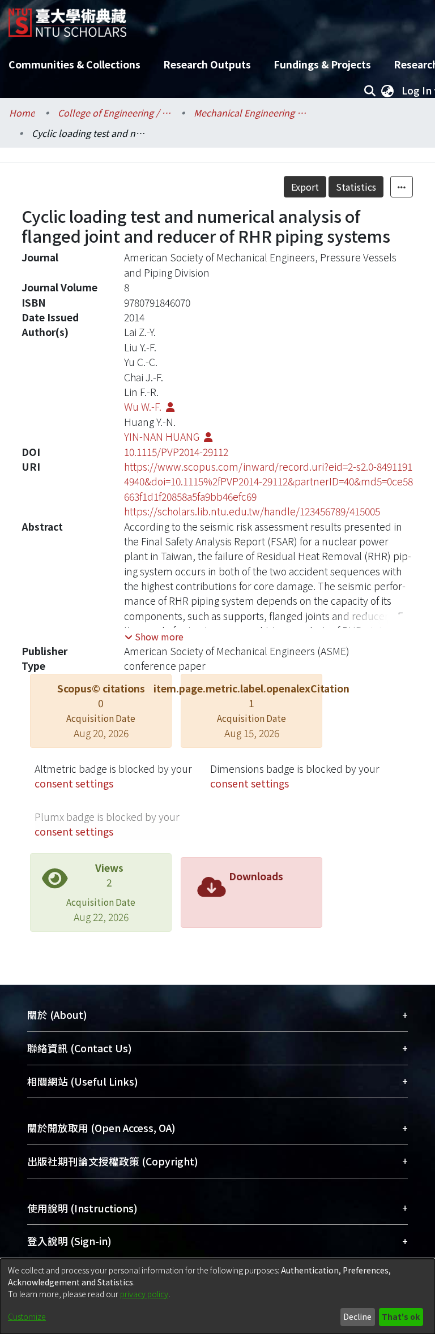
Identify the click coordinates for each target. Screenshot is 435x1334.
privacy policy (144, 1293)
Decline (357, 1316)
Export (305, 186)
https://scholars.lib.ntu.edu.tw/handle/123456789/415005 (252, 511)
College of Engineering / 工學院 (114, 112)
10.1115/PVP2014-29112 (176, 452)
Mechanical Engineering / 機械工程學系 (250, 112)
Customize (27, 1316)
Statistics (356, 186)
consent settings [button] (74, 783)
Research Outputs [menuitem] (207, 64)
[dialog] (217, 1296)
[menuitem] (387, 90)
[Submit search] (369, 90)
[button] (154, 636)
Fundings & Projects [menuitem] (322, 64)
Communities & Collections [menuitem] (74, 64)
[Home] (67, 18)
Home (22, 112)
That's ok (401, 1316)
